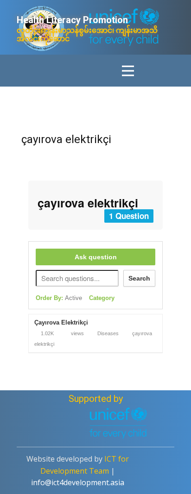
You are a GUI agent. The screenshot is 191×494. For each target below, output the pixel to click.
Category (102, 297)
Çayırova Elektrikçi (61, 322)
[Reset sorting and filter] (126, 300)
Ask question (96, 257)
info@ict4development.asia (77, 482)
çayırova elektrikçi (66, 139)
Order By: (59, 297)
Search (139, 278)
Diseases (108, 333)
